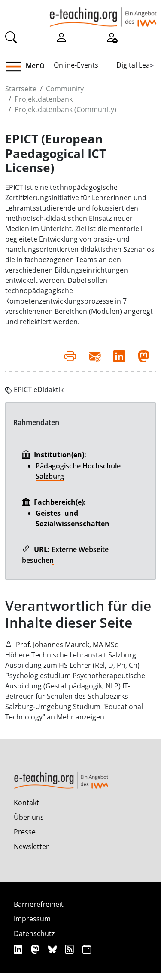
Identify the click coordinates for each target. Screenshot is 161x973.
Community (65, 88)
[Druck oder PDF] (70, 356)
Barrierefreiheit (39, 904)
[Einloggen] (61, 37)
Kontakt (26, 802)
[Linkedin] (19, 949)
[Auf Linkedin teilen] (119, 356)
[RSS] (70, 949)
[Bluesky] (53, 949)
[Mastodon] (36, 949)
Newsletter (31, 846)
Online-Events (76, 65)
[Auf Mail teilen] (94, 356)
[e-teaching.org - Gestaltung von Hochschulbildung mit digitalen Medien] (103, 13)
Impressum (32, 918)
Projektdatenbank (44, 99)
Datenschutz (34, 933)
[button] (16, 66)
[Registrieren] (112, 37)
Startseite (20, 88)
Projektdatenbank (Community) (65, 109)
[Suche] (11, 37)
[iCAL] (86, 949)
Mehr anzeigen (80, 717)
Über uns (29, 817)
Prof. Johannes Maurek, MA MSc (67, 644)
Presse (25, 832)
